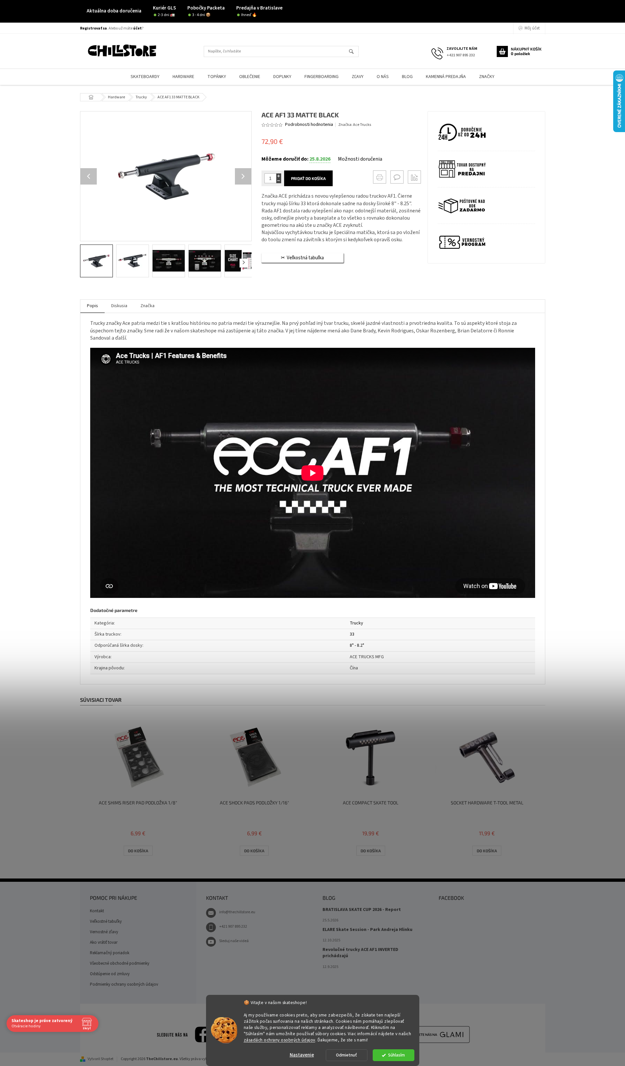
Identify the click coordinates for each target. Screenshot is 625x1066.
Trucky (356, 623)
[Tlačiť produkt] (379, 177)
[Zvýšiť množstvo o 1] (278, 175)
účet (137, 28)
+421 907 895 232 (233, 926)
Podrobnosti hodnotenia (309, 125)
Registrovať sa (93, 28)
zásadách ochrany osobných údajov (279, 1039)
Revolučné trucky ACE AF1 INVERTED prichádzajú (360, 953)
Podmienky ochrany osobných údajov (124, 984)
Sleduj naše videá (234, 941)
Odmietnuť (346, 1055)
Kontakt (97, 911)
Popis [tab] (92, 306)
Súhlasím (396, 1055)
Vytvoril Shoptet (101, 1059)
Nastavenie (302, 1055)
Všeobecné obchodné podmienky (119, 963)
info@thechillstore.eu (237, 912)
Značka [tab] (147, 306)
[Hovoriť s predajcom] (397, 177)
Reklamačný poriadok (109, 953)
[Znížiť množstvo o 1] (278, 180)
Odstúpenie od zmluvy (110, 974)
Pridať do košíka (308, 178)
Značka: (354, 125)
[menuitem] (145, 77)
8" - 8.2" (357, 645)
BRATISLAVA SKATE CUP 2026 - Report (362, 910)
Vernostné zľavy (104, 932)
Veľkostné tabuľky (106, 921)
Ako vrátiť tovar (103, 942)
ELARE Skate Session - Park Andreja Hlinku (367, 930)
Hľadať (354, 52)
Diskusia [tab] (119, 306)
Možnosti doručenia (360, 159)
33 (352, 634)
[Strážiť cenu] (414, 177)
